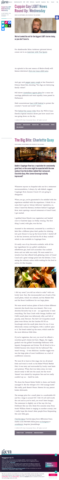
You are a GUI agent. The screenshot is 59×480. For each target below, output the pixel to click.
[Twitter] (3, 25)
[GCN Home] (4, 2)
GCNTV (27, 2)
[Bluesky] (3, 29)
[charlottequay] (35, 154)
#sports (53, 125)
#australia (18, 125)
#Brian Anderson (26, 125)
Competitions (43, 2)
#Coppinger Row (28, 433)
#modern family (35, 125)
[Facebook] (9, 22)
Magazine (10, 2)
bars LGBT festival (36, 103)
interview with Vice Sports (37, 52)
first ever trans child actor (38, 71)
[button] (57, 17)
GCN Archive (32, 2)
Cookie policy (5, 476)
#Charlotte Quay (20, 433)
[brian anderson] (35, 25)
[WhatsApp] (6, 25)
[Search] (57, 2)
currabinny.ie (19, 424)
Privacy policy (16, 476)
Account (52, 2)
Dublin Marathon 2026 (18, 2)
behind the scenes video (27, 111)
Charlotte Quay (20, 419)
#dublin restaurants (38, 433)
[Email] (3, 22)
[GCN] (6, 453)
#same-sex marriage (44, 125)
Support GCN (38, 2)
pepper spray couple (33, 82)
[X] (9, 25)
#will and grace (19, 127)
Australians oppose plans (32, 93)
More (48, 2)
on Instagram (44, 422)
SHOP (24, 2)
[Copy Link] (6, 22)
